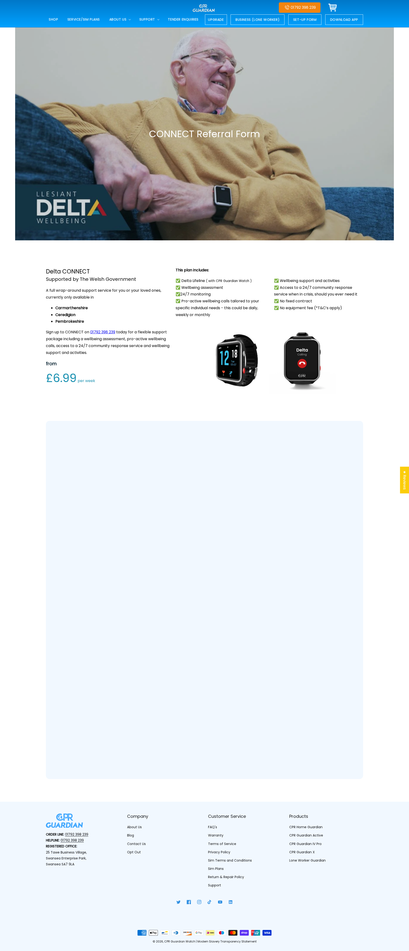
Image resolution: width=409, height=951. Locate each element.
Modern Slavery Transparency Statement (227, 941)
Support (214, 885)
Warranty (215, 835)
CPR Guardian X (302, 852)
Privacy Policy (219, 852)
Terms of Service (222, 843)
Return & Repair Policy (226, 877)
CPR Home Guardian (306, 827)
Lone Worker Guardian (307, 860)
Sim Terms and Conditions (230, 860)
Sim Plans (216, 868)
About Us (134, 827)
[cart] (333, 7)
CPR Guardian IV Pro (305, 843)
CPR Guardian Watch (179, 941)
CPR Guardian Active (306, 835)
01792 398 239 (303, 7)
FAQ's (212, 827)
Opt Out (134, 852)
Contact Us (136, 843)
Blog (130, 835)
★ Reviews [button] (404, 480)
